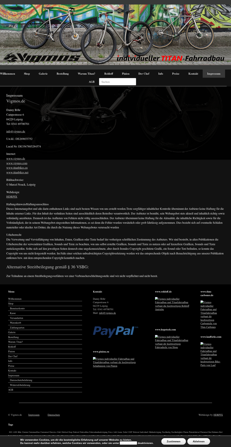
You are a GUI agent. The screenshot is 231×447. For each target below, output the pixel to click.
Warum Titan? (86, 74)
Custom (25, 432)
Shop (27, 74)
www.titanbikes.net (17, 172)
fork (115, 432)
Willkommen (14, 298)
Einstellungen (128, 443)
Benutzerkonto (17, 308)
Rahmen (215, 432)
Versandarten (16, 318)
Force (110, 432)
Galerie (43, 74)
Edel (59, 432)
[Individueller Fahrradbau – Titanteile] (115, 35)
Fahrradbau (84, 432)
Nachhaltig (166, 432)
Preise (175, 74)
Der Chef (143, 74)
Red (220, 432)
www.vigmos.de (15, 158)
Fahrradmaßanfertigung (98, 432)
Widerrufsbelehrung (20, 385)
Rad (210, 432)
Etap (70, 432)
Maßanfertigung (155, 432)
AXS (15, 432)
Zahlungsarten (17, 327)
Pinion (125, 74)
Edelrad (65, 432)
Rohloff (108, 74)
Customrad (44, 432)
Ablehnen (199, 441)
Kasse (13, 313)
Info (160, 74)
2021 (10, 432)
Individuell (144, 432)
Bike (19, 432)
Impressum (214, 74)
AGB (92, 82)
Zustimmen (173, 441)
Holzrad (136, 432)
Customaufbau (34, 432)
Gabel (125, 432)
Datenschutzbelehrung (21, 380)
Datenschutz (54, 414)
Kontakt (193, 74)
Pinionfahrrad (194, 432)
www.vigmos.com (16, 163)
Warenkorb (15, 322)
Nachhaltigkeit (177, 432)
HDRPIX (11, 196)
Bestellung (63, 74)
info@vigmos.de (15, 131)
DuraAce (53, 432)
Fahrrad (76, 432)
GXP (130, 432)
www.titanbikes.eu (17, 167)
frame (119, 432)
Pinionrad (204, 432)
